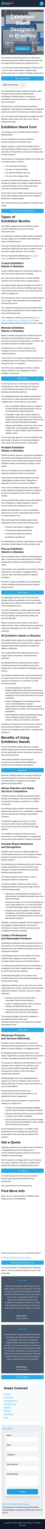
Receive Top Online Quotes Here (22, 1262)
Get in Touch (22, 592)
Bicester (21, 1257)
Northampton (8, 1397)
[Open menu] (42, 3)
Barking (28, 1257)
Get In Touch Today (22, 78)
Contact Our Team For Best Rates (22, 211)
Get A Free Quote (22, 1377)
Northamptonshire (10, 1401)
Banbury (14, 1257)
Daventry (7, 1394)
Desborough (8, 1414)
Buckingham (6, 1257)
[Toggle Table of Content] (21, 85)
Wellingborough (10, 1404)
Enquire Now (22, 1030)
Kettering (7, 1411)
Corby (6, 1417)
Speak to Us (22, 770)
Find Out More (22, 378)
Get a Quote (21, 49)
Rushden (7, 1407)
